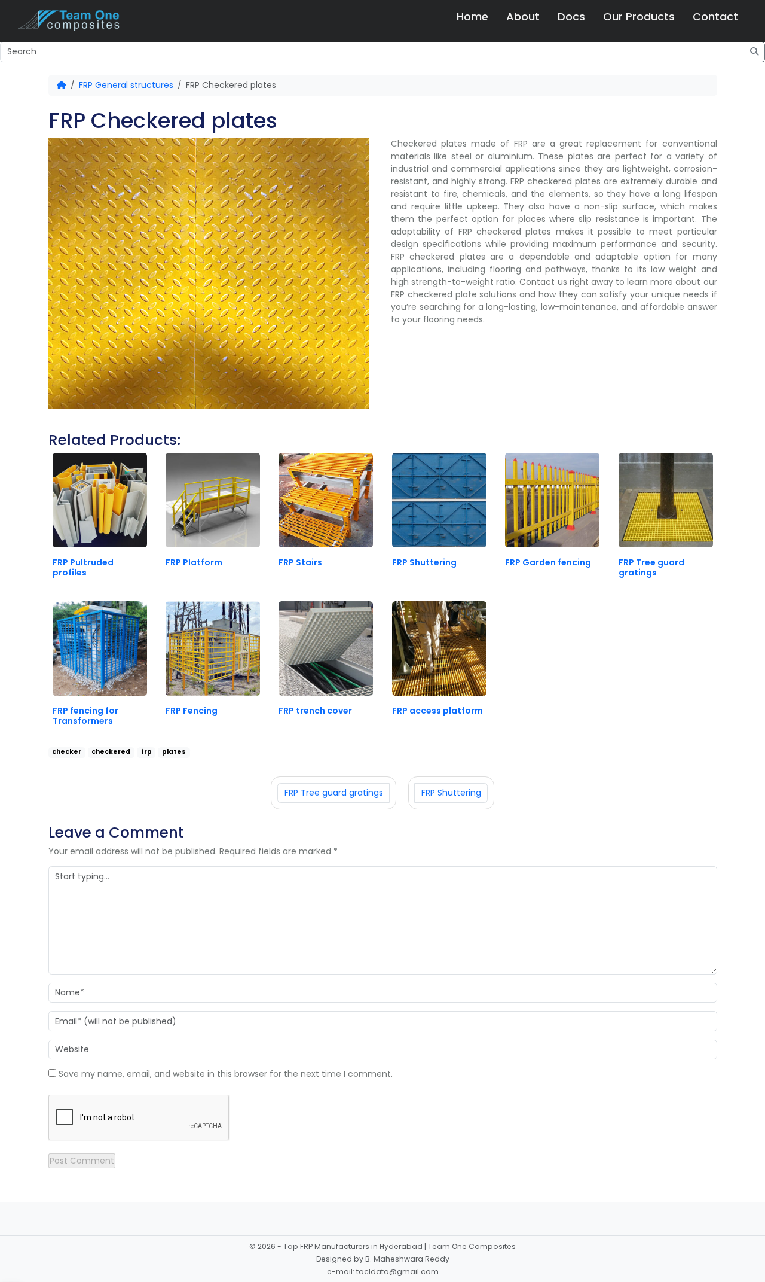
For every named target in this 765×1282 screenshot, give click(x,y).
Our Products (639, 16)
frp (146, 751)
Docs (571, 16)
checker (66, 751)
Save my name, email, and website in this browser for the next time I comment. (226, 1074)
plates (174, 751)
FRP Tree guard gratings (333, 793)
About (523, 16)
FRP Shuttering (451, 793)
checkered (110, 751)
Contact (715, 16)
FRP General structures (126, 85)
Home (472, 16)
